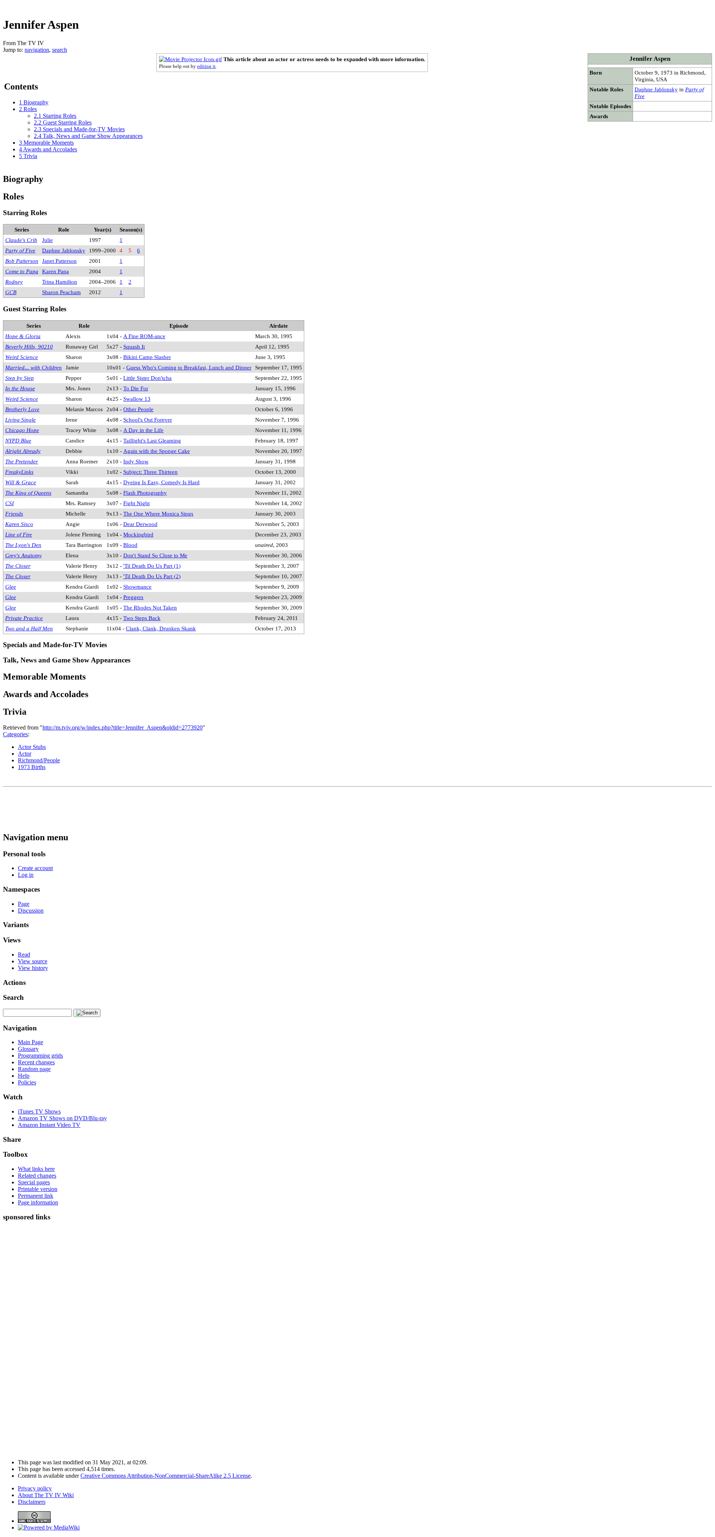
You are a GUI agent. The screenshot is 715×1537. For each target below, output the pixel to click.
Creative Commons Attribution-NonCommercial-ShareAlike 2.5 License (165, 1476)
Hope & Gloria (23, 336)
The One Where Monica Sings (158, 513)
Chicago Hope (22, 430)
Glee (10, 586)
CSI (9, 503)
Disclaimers (31, 1502)
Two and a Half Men (29, 628)
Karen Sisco (19, 524)
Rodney (14, 281)
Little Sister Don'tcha (147, 378)
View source (32, 961)
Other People (138, 409)
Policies (27, 1082)
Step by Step (19, 378)
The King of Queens (28, 492)
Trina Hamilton (59, 281)
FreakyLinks (19, 472)
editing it (206, 66)
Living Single (20, 419)
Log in (26, 875)
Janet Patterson (59, 261)
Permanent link (35, 1196)
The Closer (18, 566)
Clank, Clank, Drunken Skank (161, 628)
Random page (34, 1069)
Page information (38, 1202)
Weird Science (21, 357)
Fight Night (136, 503)
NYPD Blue (18, 440)
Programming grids (40, 1055)
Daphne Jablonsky (656, 89)
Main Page (30, 1042)
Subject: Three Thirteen (150, 472)
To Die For (135, 388)
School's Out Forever (147, 419)
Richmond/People (39, 760)
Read (24, 954)
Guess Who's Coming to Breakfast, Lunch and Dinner (188, 367)
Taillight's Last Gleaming (152, 440)
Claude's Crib (21, 240)
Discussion (31, 910)
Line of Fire (18, 534)
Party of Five (20, 250)
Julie (47, 240)
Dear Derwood (140, 524)
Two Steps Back (142, 618)
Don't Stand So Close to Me (155, 555)
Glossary (28, 1049)
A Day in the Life (143, 430)
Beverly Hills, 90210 (29, 346)
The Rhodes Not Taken (150, 607)
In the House (20, 388)
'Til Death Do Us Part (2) (152, 576)
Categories (15, 734)
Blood (130, 545)
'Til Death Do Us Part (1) (152, 566)
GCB (10, 292)
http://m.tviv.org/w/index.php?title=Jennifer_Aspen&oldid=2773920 (122, 727)
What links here (36, 1169)
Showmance (137, 586)
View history (33, 968)
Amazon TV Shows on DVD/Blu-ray (62, 1118)
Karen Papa (55, 271)
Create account (35, 868)
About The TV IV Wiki (46, 1495)
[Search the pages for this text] (87, 1013)
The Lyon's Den (23, 545)
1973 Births (31, 767)
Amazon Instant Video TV (49, 1125)
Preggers (133, 597)
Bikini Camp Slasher (147, 357)
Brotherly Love (22, 409)
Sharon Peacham (61, 292)
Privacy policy (35, 1488)
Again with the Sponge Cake (156, 451)
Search (13, 997)
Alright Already (23, 451)
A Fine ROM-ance (144, 336)
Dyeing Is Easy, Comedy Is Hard (161, 482)
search (59, 50)
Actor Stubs (32, 747)
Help (23, 1076)
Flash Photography (145, 492)
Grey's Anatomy (23, 555)
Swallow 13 (136, 399)
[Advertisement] (576, 6)
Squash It (134, 346)
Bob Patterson (21, 261)
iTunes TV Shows (39, 1111)
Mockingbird (138, 534)
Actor (24, 753)
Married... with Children (33, 367)
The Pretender (21, 461)
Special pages (34, 1182)
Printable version (37, 1189)
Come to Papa (21, 271)
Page (23, 904)
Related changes (37, 1175)
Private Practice (24, 618)
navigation (37, 50)
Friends (14, 513)
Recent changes (36, 1062)
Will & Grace (20, 482)
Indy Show (136, 461)
